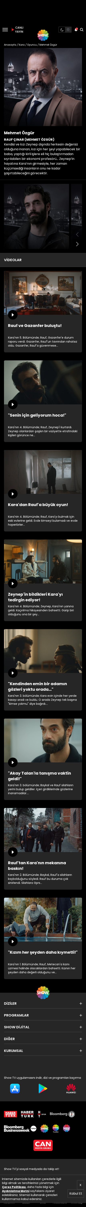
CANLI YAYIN (18, 30)
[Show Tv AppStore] (15, 1088)
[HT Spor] (42, 1114)
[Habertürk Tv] (27, 1114)
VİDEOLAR (13, 259)
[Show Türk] (55, 1128)
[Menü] (5, 29)
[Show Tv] (43, 35)
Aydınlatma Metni (15, 1191)
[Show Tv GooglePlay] (43, 1088)
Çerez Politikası (14, 1187)
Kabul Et (75, 1193)
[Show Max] (67, 1128)
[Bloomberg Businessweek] (20, 1128)
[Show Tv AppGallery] (71, 1088)
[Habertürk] (10, 1114)
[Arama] (82, 30)
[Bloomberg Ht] (62, 1114)
